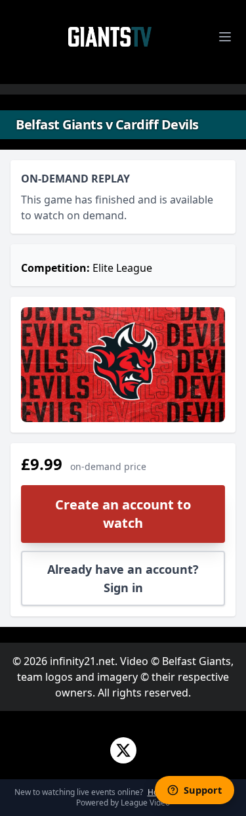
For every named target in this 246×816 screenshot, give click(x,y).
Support (203, 789)
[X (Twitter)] (123, 750)
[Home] (110, 37)
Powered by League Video (123, 802)
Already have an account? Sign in (123, 578)
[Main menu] (225, 37)
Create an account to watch (123, 514)
